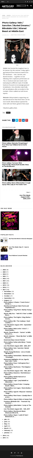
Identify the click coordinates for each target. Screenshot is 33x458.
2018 (4, 287)
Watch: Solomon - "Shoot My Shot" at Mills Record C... (18, 337)
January (7, 432)
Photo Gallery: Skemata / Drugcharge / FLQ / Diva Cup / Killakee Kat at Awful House (15, 144)
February (7, 430)
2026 (4, 270)
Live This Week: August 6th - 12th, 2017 (17, 409)
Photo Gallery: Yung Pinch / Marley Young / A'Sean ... (18, 310)
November (7, 294)
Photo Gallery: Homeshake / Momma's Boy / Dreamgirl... (18, 356)
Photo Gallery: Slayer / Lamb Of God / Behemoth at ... (16, 415)
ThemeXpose (19, 456)
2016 (4, 435)
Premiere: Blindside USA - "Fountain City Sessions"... (17, 402)
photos (9, 15)
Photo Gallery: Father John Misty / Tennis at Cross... (17, 343)
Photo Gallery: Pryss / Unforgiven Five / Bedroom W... (17, 364)
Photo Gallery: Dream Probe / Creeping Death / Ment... (16, 385)
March (6, 428)
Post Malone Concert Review (18, 255)
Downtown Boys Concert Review (14, 340)
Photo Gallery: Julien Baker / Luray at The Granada (17, 406)
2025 (4, 272)
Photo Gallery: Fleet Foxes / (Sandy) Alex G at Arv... (18, 396)
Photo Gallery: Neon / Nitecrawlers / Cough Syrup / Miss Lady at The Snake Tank (16, 183)
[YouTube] (21, 453)
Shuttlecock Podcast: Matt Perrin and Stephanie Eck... (16, 306)
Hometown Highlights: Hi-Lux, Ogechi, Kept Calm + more (16, 360)
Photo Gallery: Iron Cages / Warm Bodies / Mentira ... (17, 388)
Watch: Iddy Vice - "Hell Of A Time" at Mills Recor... (18, 314)
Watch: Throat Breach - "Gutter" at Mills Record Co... (17, 333)
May (5, 424)
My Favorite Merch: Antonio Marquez (20, 238)
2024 (4, 274)
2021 (4, 281)
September (8, 298)
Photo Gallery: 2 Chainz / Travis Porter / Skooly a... (17, 303)
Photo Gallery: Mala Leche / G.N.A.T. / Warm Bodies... (16, 329)
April (6, 426)
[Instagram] (29, 1)
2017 (4, 289)
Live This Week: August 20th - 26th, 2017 (17, 346)
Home (3, 15)
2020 (4, 283)
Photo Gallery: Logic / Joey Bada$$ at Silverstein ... (16, 381)
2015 (4, 438)
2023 (4, 276)
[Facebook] (25, 1)
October (7, 296)
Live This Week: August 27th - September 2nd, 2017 (17, 325)
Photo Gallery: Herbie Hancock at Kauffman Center (15, 377)
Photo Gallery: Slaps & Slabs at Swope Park (18, 399)
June (6, 421)
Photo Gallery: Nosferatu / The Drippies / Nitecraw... (17, 367)
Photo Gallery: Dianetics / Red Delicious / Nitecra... (17, 373)
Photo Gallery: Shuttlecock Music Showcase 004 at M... (15, 412)
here (15, 108)
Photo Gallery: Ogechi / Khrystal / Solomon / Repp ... (18, 392)
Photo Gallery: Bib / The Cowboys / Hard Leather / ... (17, 321)
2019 (4, 285)
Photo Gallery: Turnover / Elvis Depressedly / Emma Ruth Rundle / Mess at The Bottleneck (15, 164)
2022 (4, 278)
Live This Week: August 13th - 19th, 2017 (17, 371)
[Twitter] (27, 1)
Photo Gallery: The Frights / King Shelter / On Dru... (17, 318)
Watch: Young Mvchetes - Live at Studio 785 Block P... (17, 352)
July (5, 419)
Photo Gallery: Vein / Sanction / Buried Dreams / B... (16, 349)
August (6, 300)
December (7, 291)
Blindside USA (7, 97)
